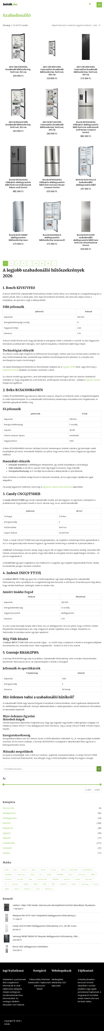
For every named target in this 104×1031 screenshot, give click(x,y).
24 (36, 263)
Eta (40, 874)
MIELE (35, 884)
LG (6, 884)
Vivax (38, 889)
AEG (15, 870)
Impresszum (39, 985)
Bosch (43, 870)
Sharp (95, 884)
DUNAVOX (8, 874)
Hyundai (67, 879)
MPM (44, 884)
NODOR (63, 884)
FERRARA (60, 874)
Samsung (84, 884)
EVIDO (49, 874)
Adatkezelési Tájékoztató (39, 982)
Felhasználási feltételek (39, 979)
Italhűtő (6, 853)
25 (42, 263)
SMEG (7, 889)
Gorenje (20, 879)
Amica (24, 870)
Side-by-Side (8, 808)
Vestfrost (27, 889)
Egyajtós (7, 833)
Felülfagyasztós (10, 818)
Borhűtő (6, 823)
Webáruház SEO (59, 982)
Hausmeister (42, 879)
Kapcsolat (56, 985)
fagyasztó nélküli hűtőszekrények (57, 486)
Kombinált (7, 848)
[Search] (99, 769)
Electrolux (21, 874)
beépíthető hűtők (11, 370)
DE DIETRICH (87, 870)
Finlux (70, 874)
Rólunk (40, 988)
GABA (93, 874)
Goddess (8, 879)
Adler (7, 870)
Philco (74, 884)
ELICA (32, 874)
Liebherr (15, 884)
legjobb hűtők (69, 366)
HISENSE (55, 879)
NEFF (53, 884)
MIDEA (26, 884)
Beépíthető (8, 828)
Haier (30, 879)
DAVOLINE (74, 870)
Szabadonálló (9, 843)
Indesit (77, 879)
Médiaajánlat (57, 979)
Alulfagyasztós (9, 813)
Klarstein (88, 879)
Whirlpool (49, 889)
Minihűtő (7, 838)
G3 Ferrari (81, 874)
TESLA (16, 889)
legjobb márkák (93, 379)
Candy (53, 870)
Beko (34, 870)
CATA (63, 870)
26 (48, 263)
